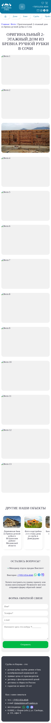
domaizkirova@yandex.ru (26, 703)
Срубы (36, 16)
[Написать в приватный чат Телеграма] (44, 10)
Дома (15, 16)
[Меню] (22, 7)
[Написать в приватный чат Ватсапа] (41, 10)
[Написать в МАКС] (47, 10)
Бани (25, 16)
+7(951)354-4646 (40, 7)
